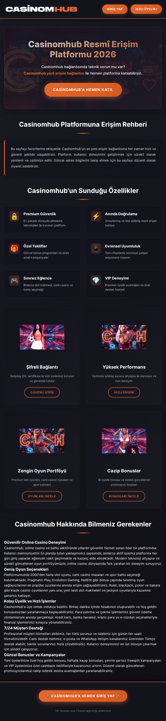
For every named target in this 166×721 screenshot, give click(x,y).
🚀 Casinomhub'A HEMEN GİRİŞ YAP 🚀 (83, 696)
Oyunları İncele (42, 496)
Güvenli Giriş (42, 392)
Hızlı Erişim (124, 392)
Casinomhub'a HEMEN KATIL (83, 90)
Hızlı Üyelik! (146, 9)
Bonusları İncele (124, 496)
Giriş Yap (115, 9)
